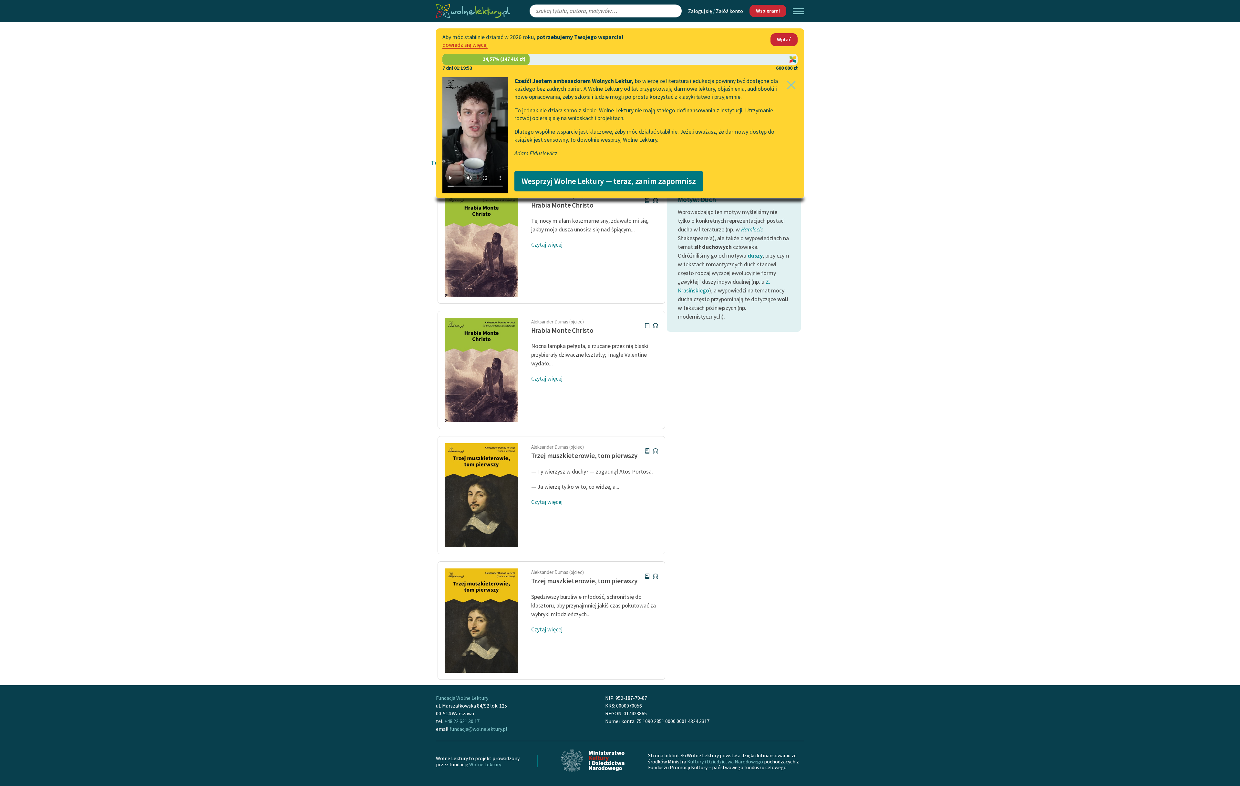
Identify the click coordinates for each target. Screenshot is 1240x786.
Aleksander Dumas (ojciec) (557, 322)
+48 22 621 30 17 (462, 721)
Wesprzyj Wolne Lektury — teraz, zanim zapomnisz (609, 181)
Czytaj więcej (547, 244)
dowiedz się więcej (465, 44)
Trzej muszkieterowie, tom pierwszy (584, 455)
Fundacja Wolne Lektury (462, 698)
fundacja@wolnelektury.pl (478, 729)
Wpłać (784, 39)
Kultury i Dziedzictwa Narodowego (725, 761)
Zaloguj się (700, 11)
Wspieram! (768, 10)
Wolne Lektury (485, 764)
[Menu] (798, 11)
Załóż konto (729, 11)
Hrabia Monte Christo (562, 205)
